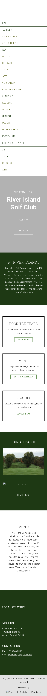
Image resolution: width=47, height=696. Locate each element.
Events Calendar (23, 376)
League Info (23, 495)
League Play (23, 414)
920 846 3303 (15, 651)
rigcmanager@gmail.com (20, 654)
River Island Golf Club (23, 9)
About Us (23, 230)
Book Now (23, 220)
